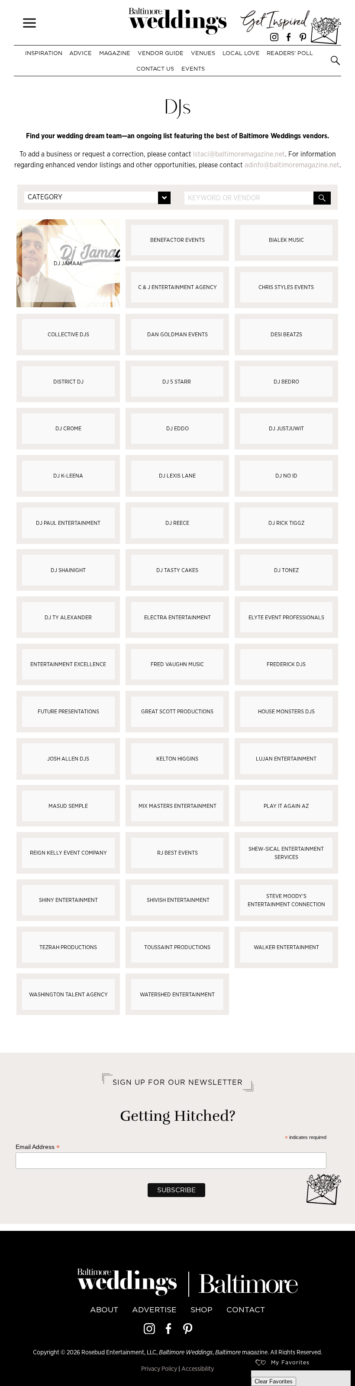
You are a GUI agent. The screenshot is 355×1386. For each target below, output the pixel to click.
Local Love (241, 53)
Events (192, 68)
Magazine (114, 53)
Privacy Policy (159, 1368)
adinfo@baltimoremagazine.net (292, 164)
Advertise (154, 1310)
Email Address (38, 1147)
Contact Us (155, 68)
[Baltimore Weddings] (178, 22)
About (104, 1310)
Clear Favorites (274, 1381)
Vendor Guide (161, 53)
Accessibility (197, 1368)
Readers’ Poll (290, 53)
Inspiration (43, 53)
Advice (80, 53)
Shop (201, 1310)
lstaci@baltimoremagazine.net (239, 154)
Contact (245, 1310)
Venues (203, 53)
